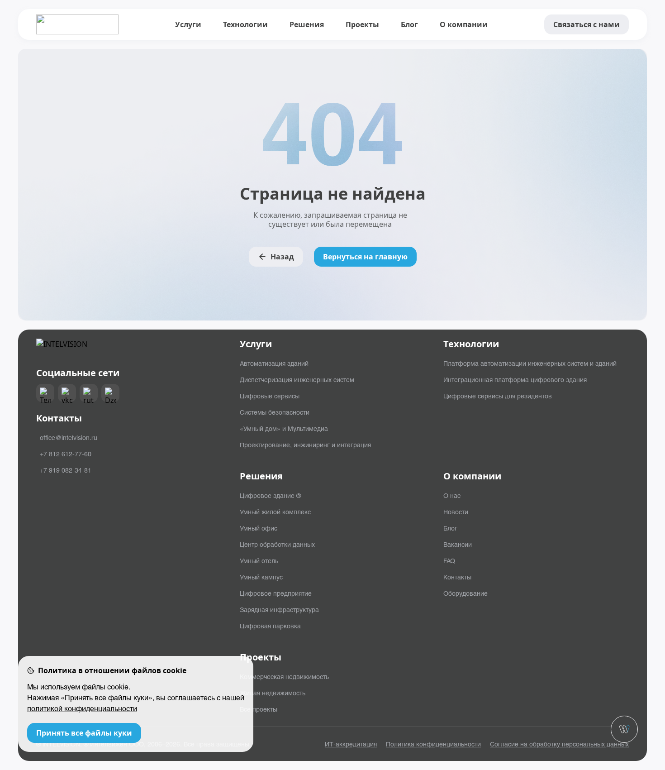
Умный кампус (261, 577)
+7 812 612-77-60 (65, 454)
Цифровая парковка (270, 626)
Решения (307, 24)
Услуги (188, 24)
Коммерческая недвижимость (284, 676)
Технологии (245, 24)
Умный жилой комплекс (275, 511)
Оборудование (465, 593)
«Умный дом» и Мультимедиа (284, 428)
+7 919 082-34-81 (65, 470)
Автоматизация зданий (274, 363)
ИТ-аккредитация (351, 744)
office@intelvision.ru (68, 437)
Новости (455, 511)
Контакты (457, 577)
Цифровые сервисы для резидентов (497, 396)
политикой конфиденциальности (82, 708)
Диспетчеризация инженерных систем (297, 379)
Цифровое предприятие (276, 593)
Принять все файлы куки (84, 733)
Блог (409, 24)
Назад (282, 257)
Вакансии (457, 544)
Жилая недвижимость (272, 693)
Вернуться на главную (365, 257)
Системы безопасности (274, 412)
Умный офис (258, 528)
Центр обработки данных (277, 544)
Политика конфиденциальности (433, 744)
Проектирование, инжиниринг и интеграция (305, 444)
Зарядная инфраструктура (279, 609)
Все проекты (258, 709)
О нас (452, 495)
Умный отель (259, 560)
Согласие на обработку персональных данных (559, 744)
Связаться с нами (586, 24)
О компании (464, 24)
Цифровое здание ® (270, 495)
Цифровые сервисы (269, 396)
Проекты (362, 24)
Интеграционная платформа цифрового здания (515, 379)
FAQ (449, 560)
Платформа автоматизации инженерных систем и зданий (530, 363)
